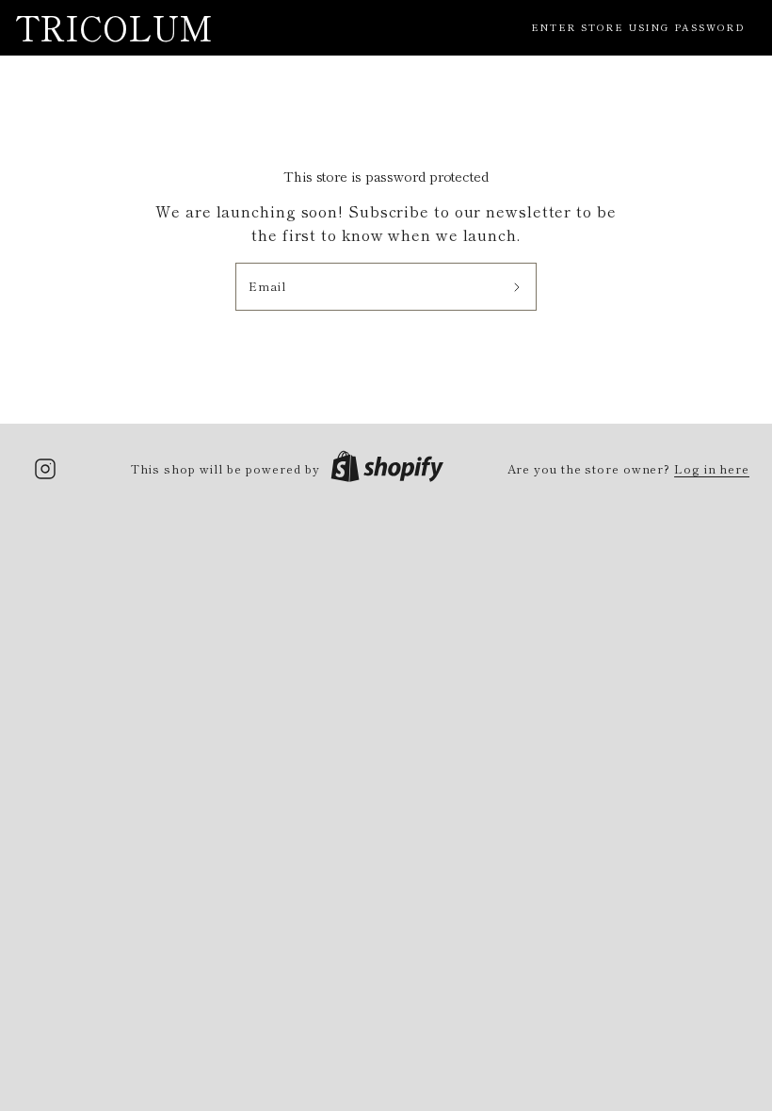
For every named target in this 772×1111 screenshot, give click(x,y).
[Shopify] (386, 469)
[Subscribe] (517, 287)
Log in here (711, 468)
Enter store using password (638, 27)
